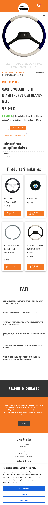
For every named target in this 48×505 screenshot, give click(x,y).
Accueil (4, 72)
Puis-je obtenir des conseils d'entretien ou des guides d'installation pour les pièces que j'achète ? (21, 358)
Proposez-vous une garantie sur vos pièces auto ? (20, 312)
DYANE (11, 72)
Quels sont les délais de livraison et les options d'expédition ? (24, 335)
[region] (24, 484)
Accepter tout (24, 488)
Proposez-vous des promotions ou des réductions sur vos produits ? (23, 346)
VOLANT (25, 72)
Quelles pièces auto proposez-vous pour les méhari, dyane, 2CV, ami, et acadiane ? (23, 302)
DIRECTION (18, 72)
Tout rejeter (24, 500)
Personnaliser (24, 494)
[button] (44, 15)
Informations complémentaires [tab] (14, 135)
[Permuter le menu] (8, 6)
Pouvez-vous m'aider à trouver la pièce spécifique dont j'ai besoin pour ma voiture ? (23, 323)
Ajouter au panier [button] (10, 213)
